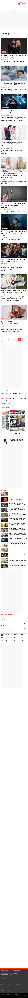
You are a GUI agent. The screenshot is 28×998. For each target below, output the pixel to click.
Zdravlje (7, 982)
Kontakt (7, 990)
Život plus (12, 982)
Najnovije (3, 390)
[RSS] (26, 491)
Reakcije (16, 390)
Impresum (3, 990)
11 (25, 339)
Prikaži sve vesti (6, 403)
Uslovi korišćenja (4, 986)
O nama (20, 984)
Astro (25, 437)
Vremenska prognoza (6, 614)
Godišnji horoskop (17, 437)
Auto (12, 984)
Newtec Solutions (18, 995)
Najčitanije (9, 390)
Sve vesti (3, 490)
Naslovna (3, 982)
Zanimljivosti (3, 984)
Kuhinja (16, 982)
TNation (25, 995)
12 (2, 342)
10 (22, 339)
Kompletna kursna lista (20, 629)
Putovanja (21, 982)
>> (7, 342)
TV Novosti (16, 984)
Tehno (8, 984)
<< (2, 339)
